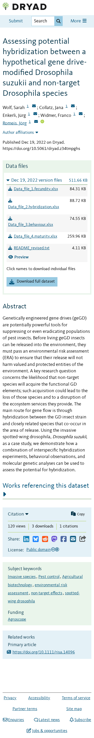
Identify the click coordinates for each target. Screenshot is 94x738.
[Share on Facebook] (64, 539)
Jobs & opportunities (49, 731)
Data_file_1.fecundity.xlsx (36, 189)
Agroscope (17, 620)
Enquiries (16, 720)
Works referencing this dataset (46, 485)
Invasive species (22, 577)
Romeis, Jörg (15, 123)
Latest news (49, 720)
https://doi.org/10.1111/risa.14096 (44, 652)
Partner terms (25, 709)
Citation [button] (16, 514)
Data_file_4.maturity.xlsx (35, 236)
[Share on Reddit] (45, 539)
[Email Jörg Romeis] (36, 122)
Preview (21, 257)
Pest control (49, 577)
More (76, 21)
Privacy (10, 698)
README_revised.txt (32, 248)
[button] (47, 180)
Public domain (38, 550)
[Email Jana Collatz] (73, 106)
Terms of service (76, 698)
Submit (16, 21)
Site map (74, 709)
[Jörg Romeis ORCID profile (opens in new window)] (42, 122)
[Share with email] (73, 539)
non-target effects (46, 593)
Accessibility (39, 698)
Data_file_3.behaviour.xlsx (30, 225)
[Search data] (58, 21)
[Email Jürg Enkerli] (35, 114)
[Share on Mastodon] (54, 539)
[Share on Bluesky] (36, 539)
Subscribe (82, 720)
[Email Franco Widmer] (81, 114)
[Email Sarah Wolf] (34, 106)
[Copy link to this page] (82, 539)
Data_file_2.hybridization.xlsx (33, 207)
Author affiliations (18, 133)
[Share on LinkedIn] (26, 539)
